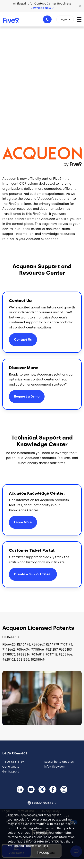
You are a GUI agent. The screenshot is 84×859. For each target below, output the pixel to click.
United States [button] (43, 803)
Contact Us (23, 339)
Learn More (23, 522)
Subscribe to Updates (59, 761)
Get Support (10, 771)
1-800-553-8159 (47, 19)
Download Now (41, 8)
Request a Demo (26, 396)
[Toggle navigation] (80, 19)
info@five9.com (54, 766)
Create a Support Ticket (33, 574)
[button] (80, 6)
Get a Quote (10, 766)
